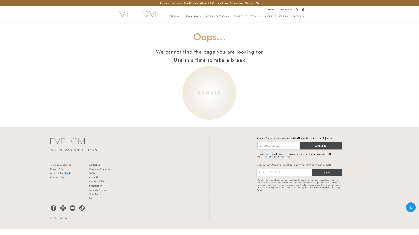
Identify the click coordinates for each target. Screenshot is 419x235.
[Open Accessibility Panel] (411, 207)
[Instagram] (63, 210)
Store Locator (96, 194)
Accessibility (56, 173)
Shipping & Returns (99, 169)
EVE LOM (63, 218)
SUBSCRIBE (321, 146)
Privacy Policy (57, 169)
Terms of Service (321, 187)
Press (91, 198)
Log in (271, 9)
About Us (94, 177)
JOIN (327, 172)
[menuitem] (217, 16)
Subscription (95, 186)
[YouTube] (72, 210)
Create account (285, 9)
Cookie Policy (57, 177)
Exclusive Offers (97, 181)
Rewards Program (98, 190)
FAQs (92, 173)
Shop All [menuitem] (175, 16)
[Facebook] (53, 210)
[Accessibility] (67, 173)
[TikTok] (82, 210)
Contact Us (94, 165)
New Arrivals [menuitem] (193, 16)
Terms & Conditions (60, 165)
